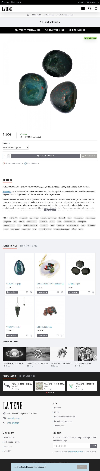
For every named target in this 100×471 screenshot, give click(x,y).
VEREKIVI (13, 218)
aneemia (44, 225)
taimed (62, 218)
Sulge (82, 467)
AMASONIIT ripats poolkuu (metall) (54, 383)
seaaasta (26, 229)
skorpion (91, 225)
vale (81, 229)
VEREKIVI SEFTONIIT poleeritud (50, 284)
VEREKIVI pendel (13, 327)
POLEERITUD (49, 15)
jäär (83, 225)
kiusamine (78, 218)
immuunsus (31, 221)
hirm (59, 221)
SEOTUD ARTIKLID (10, 341)
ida (15, 221)
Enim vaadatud (9, 376)
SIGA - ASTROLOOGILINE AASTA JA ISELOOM (38, 363)
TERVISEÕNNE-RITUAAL (83, 363)
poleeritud (34, 218)
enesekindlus (9, 225)
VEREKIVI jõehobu (44, 327)
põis (52, 225)
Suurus (5, 143)
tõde (74, 229)
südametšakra (72, 225)
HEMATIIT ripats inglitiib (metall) (22, 383)
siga (34, 229)
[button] (46, 392)
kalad (6, 229)
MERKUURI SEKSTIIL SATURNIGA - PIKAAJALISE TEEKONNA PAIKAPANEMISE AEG (14, 363)
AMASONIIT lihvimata (85, 383)
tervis (52, 221)
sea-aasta (15, 229)
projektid (7, 221)
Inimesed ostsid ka (29, 245)
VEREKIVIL (7, 191)
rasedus (60, 225)
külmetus (43, 221)
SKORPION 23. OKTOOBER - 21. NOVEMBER (62, 363)
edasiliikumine (45, 229)
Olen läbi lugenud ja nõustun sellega (75, 451)
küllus (21, 221)
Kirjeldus (7, 180)
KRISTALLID (36, 15)
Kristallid (23, 218)
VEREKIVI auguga (13, 284)
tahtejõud (82, 221)
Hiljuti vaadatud (27, 376)
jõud (69, 218)
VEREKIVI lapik (74, 284)
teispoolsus (90, 218)
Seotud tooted (10, 245)
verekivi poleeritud (48, 218)
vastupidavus (69, 221)
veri (19, 225)
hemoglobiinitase (30, 225)
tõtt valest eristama (61, 229)
